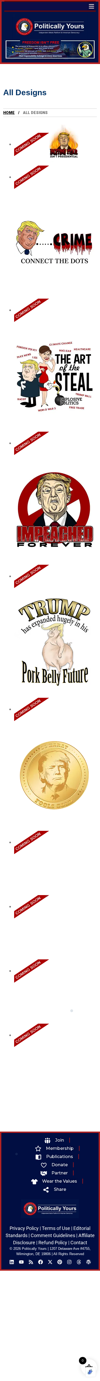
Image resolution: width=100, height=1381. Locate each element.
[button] (91, 6)
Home (9, 113)
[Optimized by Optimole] (90, 1372)
